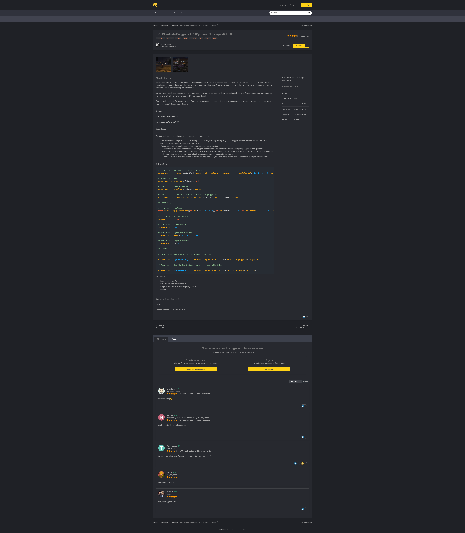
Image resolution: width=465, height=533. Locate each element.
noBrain (170, 415)
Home (157, 13)
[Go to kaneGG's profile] (161, 494)
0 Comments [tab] (175, 339)
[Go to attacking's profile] (161, 391)
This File (300, 13)
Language (223, 529)
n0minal (167, 44)
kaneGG (170, 492)
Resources (185, 13)
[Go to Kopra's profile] (161, 474)
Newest (305, 381)
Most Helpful (295, 381)
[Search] (309, 13)
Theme (233, 529)
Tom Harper (172, 446)
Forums (167, 13)
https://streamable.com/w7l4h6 (168, 116)
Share (287, 45)
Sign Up (306, 5)
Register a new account (196, 369)
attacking (171, 389)
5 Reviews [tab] (161, 339)
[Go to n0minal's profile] (158, 45)
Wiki (175, 13)
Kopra (169, 472)
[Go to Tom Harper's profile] (161, 448)
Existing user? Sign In (288, 5)
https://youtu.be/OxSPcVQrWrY (168, 122)
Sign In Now (269, 369)
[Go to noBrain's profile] (161, 417)
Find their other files (168, 47)
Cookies (243, 529)
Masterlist (197, 13)
